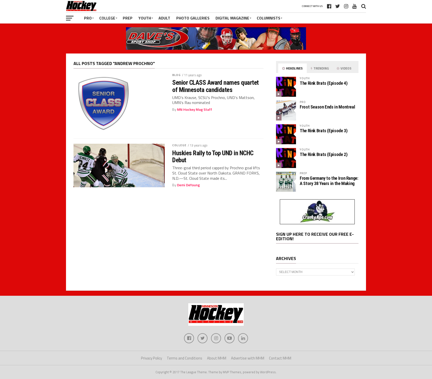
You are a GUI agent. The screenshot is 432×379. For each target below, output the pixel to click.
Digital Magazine (232, 18)
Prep (127, 18)
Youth (144, 18)
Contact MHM (280, 358)
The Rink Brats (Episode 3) (323, 130)
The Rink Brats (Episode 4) (323, 83)
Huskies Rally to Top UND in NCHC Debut (213, 157)
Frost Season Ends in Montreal (327, 107)
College (107, 18)
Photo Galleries (193, 18)
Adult (164, 18)
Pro (88, 18)
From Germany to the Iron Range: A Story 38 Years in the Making (329, 181)
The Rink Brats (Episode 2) (323, 154)
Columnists (268, 18)
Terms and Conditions (184, 358)
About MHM (216, 358)
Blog (176, 74)
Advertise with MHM (247, 358)
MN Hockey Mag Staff (194, 109)
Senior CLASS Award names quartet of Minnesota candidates (215, 86)
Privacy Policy (151, 358)
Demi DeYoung (188, 185)
